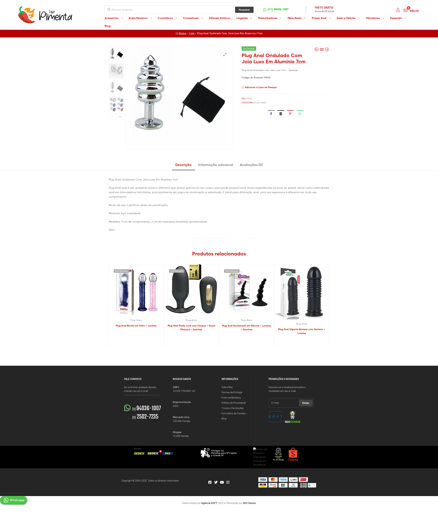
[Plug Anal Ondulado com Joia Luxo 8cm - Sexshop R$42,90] (317, 50)
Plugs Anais (260, 102)
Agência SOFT (209, 503)
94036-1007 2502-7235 (146, 413)
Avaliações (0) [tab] (251, 165)
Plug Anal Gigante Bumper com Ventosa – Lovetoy (301, 331)
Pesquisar (244, 9)
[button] (225, 54)
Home (182, 33)
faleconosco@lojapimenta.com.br (142, 395)
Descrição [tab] (183, 165)
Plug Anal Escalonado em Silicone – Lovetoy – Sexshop (246, 327)
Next (120, 116)
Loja (191, 33)
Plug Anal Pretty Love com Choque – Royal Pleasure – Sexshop (191, 327)
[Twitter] (216, 482)
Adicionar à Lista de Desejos (261, 87)
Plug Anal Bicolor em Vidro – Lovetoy (136, 325)
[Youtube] (222, 482)
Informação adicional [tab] (215, 165)
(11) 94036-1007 (278, 9)
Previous (112, 116)
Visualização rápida (140, 292)
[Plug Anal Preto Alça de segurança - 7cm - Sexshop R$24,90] (327, 50)
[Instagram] (228, 482)
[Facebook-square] (210, 482)
